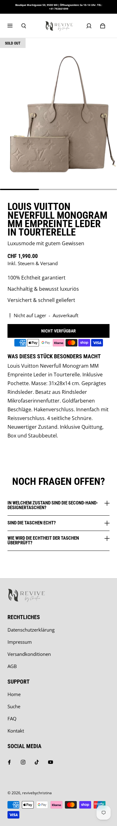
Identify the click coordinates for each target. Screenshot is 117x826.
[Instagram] (23, 762)
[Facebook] (9, 762)
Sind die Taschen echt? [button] (31, 523)
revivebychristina (37, 792)
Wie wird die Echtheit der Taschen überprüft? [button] (43, 540)
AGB (12, 666)
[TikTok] (37, 762)
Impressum (19, 642)
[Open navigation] (14, 26)
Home (14, 694)
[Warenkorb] (103, 26)
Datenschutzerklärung (31, 630)
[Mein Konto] (89, 26)
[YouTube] (50, 762)
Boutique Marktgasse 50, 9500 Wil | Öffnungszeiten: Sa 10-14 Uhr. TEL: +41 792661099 (58, 6)
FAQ (12, 718)
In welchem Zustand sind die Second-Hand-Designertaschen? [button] (52, 505)
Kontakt (15, 731)
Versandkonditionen (29, 654)
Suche (13, 706)
